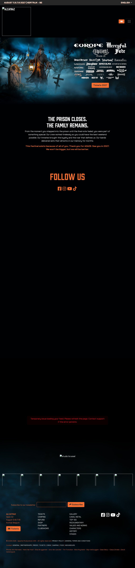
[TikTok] (75, 189)
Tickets (14, 528)
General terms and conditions (77, 541)
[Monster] (124, 482)
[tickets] (121, 21)
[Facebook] (59, 189)
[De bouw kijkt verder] (105, 482)
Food (62, 545)
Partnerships (26, 545)
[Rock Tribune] (30, 482)
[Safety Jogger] (11, 482)
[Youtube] (69, 189)
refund (41, 520)
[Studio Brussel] (67, 482)
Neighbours (70, 545)
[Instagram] (64, 189)
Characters (75, 528)
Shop (40, 522)
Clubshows (43, 528)
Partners (42, 525)
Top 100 (73, 520)
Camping (42, 517)
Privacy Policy (58, 541)
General (16, 545)
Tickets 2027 (100, 85)
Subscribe (77, 504)
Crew (49, 545)
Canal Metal (75, 517)
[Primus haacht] (86, 482)
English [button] (125, 2)
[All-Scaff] (49, 482)
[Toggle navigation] (129, 21)
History (73, 531)
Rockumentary (76, 522)
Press (35, 545)
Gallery (73, 514)
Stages (72, 534)
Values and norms (78, 525)
